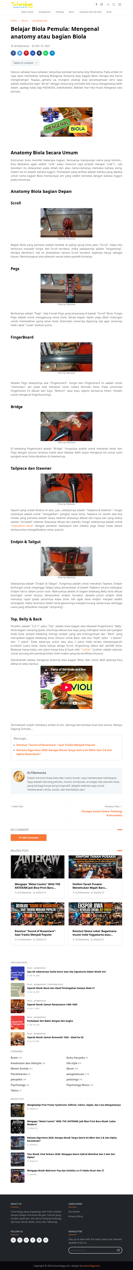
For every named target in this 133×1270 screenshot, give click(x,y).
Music (71, 12)
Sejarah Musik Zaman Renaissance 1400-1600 (52, 1004)
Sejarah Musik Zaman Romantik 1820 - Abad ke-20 (55, 1037)
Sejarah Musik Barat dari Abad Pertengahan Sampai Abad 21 (61, 988)
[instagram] (101, 4)
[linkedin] (13, 1240)
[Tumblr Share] (39, 53)
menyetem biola (22, 526)
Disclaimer (74, 1211)
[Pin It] (26, 53)
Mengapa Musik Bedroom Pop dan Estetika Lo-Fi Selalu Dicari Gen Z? (65, 1170)
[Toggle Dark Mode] (108, 4)
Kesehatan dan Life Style (90, 12)
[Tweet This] (19, 53)
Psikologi (60, 12)
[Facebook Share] (13, 53)
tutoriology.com (91, 1265)
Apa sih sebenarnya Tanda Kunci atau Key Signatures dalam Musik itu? (66, 971)
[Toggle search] (114, 4)
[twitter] (39, 1240)
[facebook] (96, 4)
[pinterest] (19, 1240)
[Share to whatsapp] (45, 53)
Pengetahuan (45, 12)
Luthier (86, 649)
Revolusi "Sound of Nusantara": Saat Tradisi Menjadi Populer (55, 745)
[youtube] (26, 1240)
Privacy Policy (75, 1216)
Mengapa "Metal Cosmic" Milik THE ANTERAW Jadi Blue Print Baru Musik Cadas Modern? (37, 887)
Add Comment (30, 837)
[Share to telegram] (52, 53)
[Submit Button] (118, 1250)
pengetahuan (40, 968)
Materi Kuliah (27, 12)
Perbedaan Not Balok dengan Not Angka (50, 1020)
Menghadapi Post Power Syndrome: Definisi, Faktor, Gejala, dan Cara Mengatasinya (74, 1104)
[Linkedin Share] (32, 53)
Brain (109, 12)
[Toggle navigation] (119, 4)
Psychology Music (55, 984)
